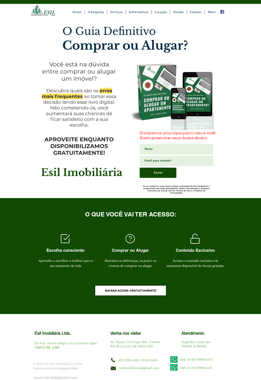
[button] (161, 12)
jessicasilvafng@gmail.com (55, 377)
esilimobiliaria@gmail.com (139, 368)
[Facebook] (222, 12)
